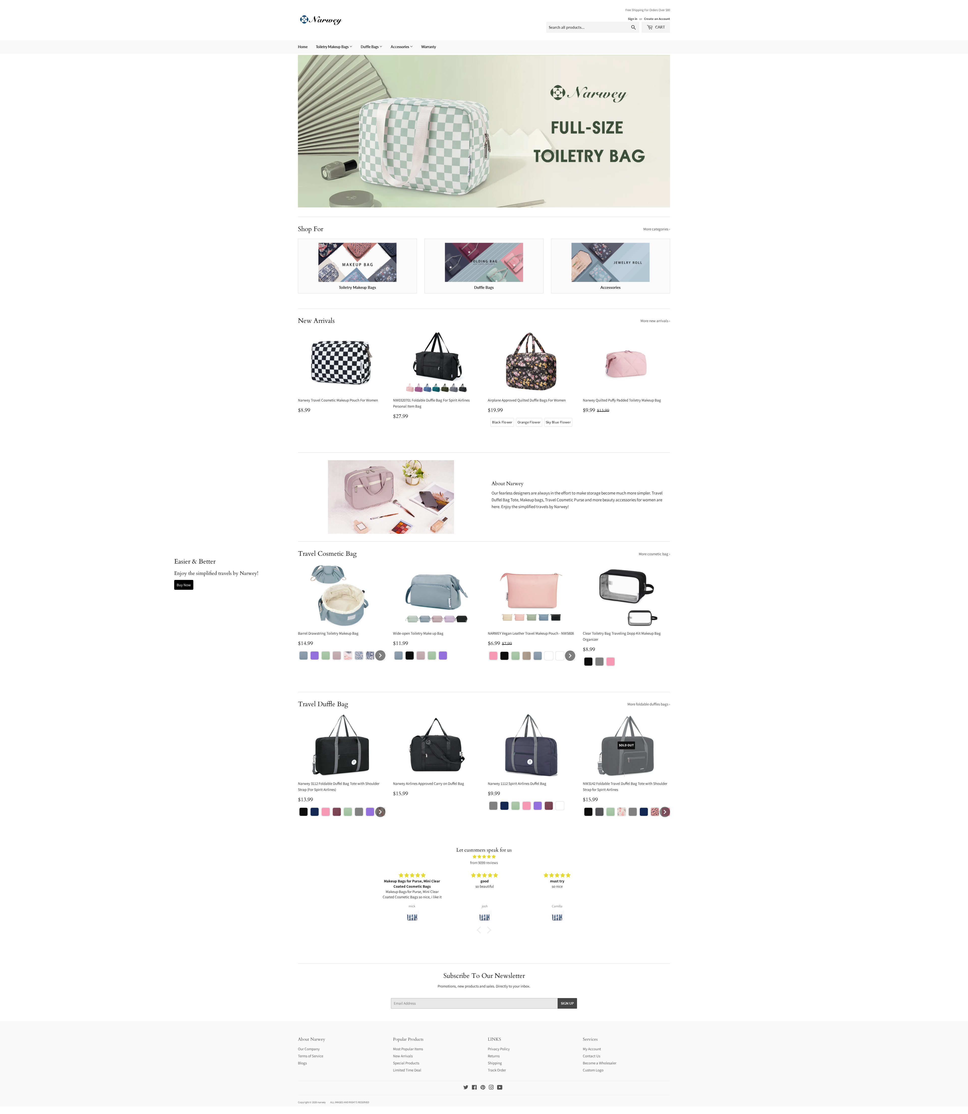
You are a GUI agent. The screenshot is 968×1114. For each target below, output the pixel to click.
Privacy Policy (499, 1048)
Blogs (302, 1063)
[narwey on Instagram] (491, 1088)
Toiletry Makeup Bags (332, 47)
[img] (484, 857)
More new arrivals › (655, 320)
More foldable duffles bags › (648, 704)
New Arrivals (403, 1056)
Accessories (400, 47)
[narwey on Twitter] (465, 1088)
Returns (494, 1056)
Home (303, 47)
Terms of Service (310, 1056)
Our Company (309, 1048)
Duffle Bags (370, 47)
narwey (322, 1102)
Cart (659, 27)
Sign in (632, 19)
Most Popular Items (408, 1048)
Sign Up (567, 1003)
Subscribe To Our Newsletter (484, 975)
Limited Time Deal (407, 1070)
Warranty (428, 47)
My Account (592, 1048)
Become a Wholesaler (599, 1063)
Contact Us (591, 1056)
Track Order (497, 1070)
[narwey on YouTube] (499, 1088)
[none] (502, 422)
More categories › (656, 229)
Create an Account (657, 19)
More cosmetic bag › (654, 553)
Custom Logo (593, 1070)
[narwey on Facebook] (474, 1088)
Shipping (495, 1063)
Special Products (406, 1063)
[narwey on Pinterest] (483, 1088)
